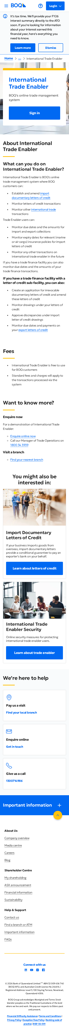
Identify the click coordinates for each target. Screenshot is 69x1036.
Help (40, 6)
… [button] (19, 58)
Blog (7, 860)
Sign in (34, 113)
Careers (9, 852)
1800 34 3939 (19, 445)
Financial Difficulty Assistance (22, 1016)
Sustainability (13, 899)
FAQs (8, 939)
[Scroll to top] (57, 815)
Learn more (23, 48)
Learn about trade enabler (34, 653)
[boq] (18, 6)
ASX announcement (17, 885)
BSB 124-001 (39, 1023)
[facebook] (43, 971)
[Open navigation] (6, 6)
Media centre (13, 845)
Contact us (11, 917)
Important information (19, 932)
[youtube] (31, 971)
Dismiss (50, 48)
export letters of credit (33, 330)
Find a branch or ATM (18, 924)
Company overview (16, 838)
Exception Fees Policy (34, 1020)
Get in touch (14, 746)
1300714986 (14, 781)
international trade (43, 209)
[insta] (37, 971)
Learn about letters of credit (34, 568)
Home (8, 58)
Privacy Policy (14, 1020)
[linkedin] (26, 971)
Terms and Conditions (50, 1016)
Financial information (18, 892)
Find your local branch (21, 712)
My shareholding (15, 877)
